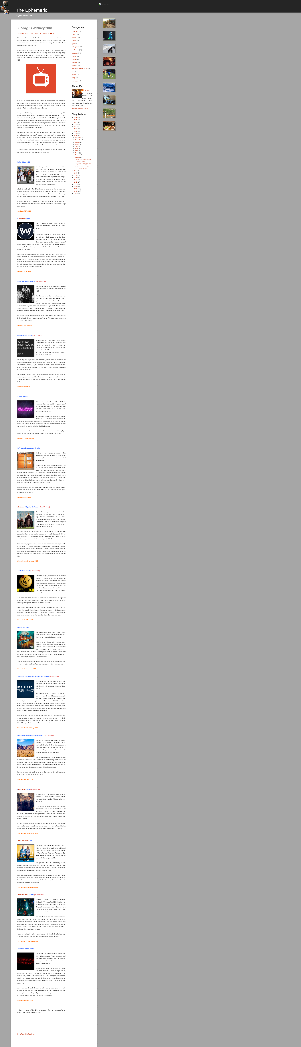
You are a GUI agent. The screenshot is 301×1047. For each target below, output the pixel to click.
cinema (74, 37)
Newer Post (20, 1034)
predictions (75, 50)
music (73, 34)
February (78, 155)
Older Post (27, 1034)
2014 (75, 177)
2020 (75, 131)
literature (74, 65)
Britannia (21, 507)
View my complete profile (80, 109)
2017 (75, 170)
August (77, 144)
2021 (75, 129)
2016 (75, 173)
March (77, 153)
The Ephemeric (31, 10)
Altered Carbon (23, 895)
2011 (75, 184)
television (75, 53)
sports (74, 44)
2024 (75, 122)
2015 (75, 175)
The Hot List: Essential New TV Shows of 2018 (35, 34)
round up (74, 31)
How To (74, 74)
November (78, 140)
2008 (75, 191)
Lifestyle (74, 59)
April (76, 150)
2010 (75, 186)
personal (74, 62)
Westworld (22, 218)
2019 (75, 133)
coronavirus (75, 81)
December (78, 137)
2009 (75, 188)
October (77, 142)
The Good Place (23, 841)
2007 (75, 193)
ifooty (73, 78)
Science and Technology (79, 68)
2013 (75, 179)
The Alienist (22, 789)
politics (74, 40)
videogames (76, 47)
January (77, 157)
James (87, 90)
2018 (75, 135)
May (76, 148)
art (72, 71)
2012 (75, 182)
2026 (75, 117)
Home (33, 1034)
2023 (75, 124)
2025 (75, 119)
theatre (74, 56)
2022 (75, 126)
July (76, 146)
